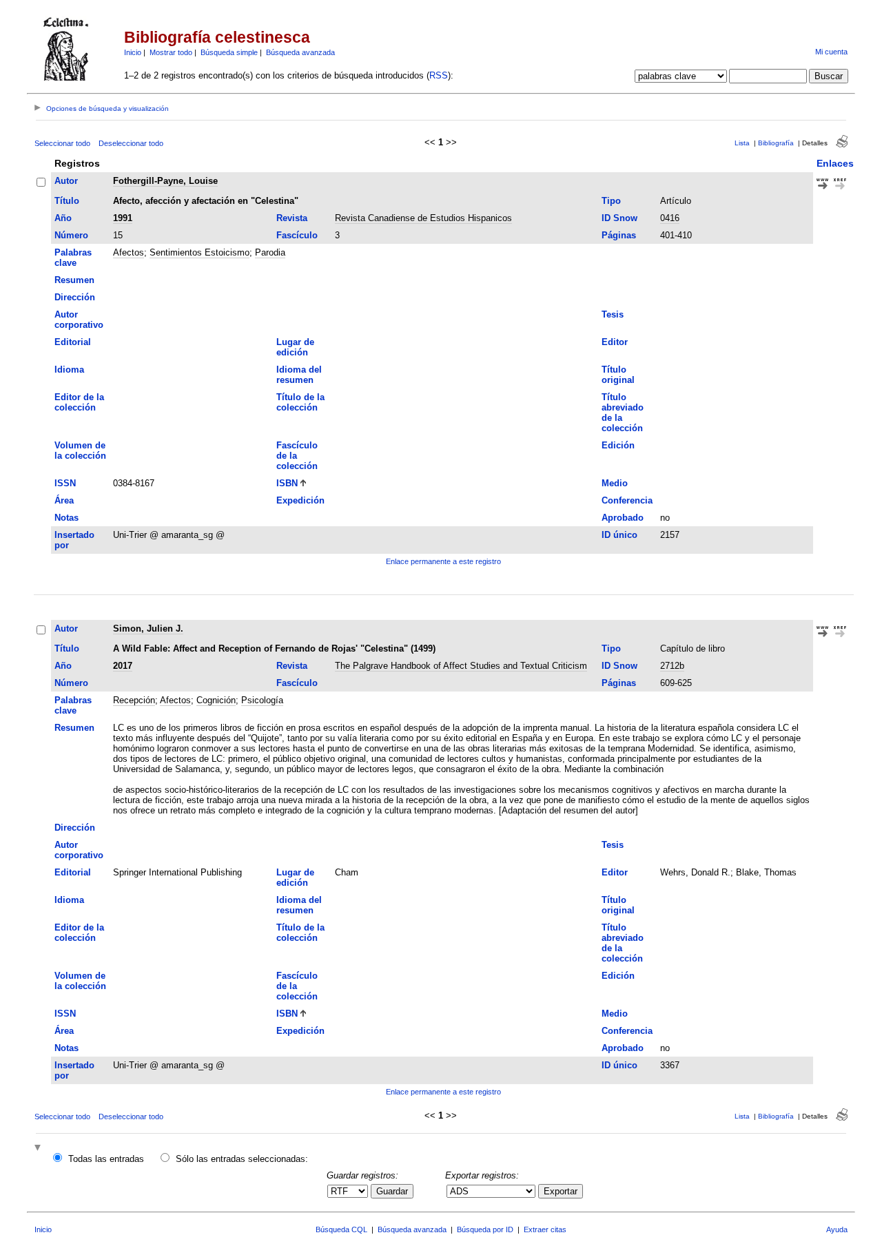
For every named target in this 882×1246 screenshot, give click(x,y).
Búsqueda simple (229, 52)
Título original (618, 374)
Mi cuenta (831, 52)
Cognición (216, 700)
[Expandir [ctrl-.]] (39, 1148)
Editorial (72, 342)
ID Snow (619, 218)
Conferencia (627, 500)
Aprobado (623, 517)
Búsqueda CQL (341, 1229)
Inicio (132, 52)
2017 (122, 666)
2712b (672, 666)
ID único (619, 535)
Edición (618, 445)
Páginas (619, 235)
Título (66, 201)
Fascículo (297, 235)
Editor (615, 342)
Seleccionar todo (62, 143)
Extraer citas (545, 1229)
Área (64, 500)
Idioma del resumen (299, 374)
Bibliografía (776, 143)
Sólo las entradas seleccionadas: (242, 1159)
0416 (669, 218)
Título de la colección (300, 402)
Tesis (613, 314)
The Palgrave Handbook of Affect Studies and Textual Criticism (461, 666)
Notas (66, 517)
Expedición (300, 500)
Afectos (128, 252)
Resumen (74, 280)
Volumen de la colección (80, 450)
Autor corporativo (78, 319)
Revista (291, 218)
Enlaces (835, 163)
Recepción (134, 700)
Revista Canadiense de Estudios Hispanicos (423, 218)
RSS (438, 75)
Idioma (69, 369)
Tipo (611, 201)
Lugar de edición (295, 347)
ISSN (65, 483)
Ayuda (837, 1229)
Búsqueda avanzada (300, 52)
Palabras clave (73, 257)
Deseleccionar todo (131, 143)
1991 (122, 218)
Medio (615, 483)
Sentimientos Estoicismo (199, 252)
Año (63, 218)
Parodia (270, 252)
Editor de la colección (79, 402)
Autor (66, 181)
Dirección (74, 297)
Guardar (392, 1191)
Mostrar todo (171, 52)
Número (71, 235)
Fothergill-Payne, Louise (165, 181)
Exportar (560, 1191)
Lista (742, 143)
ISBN (287, 483)
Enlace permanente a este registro (443, 561)
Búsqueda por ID (485, 1229)
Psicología (262, 700)
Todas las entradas (106, 1159)
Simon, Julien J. (148, 628)
